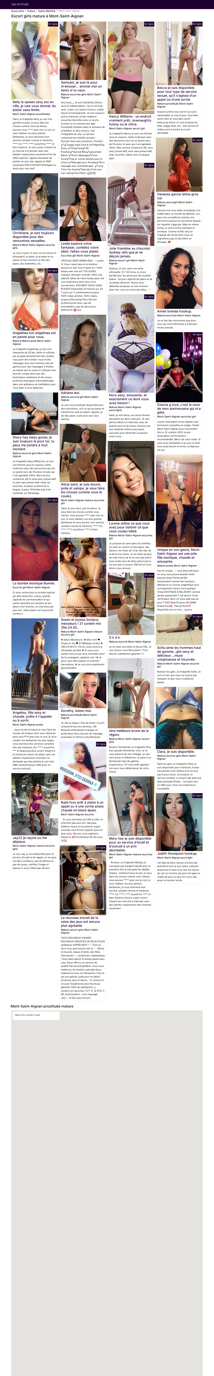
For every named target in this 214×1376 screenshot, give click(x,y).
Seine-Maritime (46, 10)
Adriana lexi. (70, 393)
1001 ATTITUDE (20, 4)
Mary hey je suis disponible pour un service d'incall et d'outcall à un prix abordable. (130, 844)
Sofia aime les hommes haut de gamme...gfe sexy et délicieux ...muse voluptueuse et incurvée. (179, 653)
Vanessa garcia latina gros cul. (177, 196)
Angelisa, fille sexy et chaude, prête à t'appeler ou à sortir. (32, 716)
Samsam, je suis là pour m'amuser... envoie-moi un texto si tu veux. (81, 86)
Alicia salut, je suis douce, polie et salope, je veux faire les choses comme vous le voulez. (83, 490)
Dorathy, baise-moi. (76, 711)
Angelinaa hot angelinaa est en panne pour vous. (34, 335)
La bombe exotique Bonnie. (34, 583)
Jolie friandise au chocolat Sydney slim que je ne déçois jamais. (129, 252)
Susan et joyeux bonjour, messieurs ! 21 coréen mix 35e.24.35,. (81, 623)
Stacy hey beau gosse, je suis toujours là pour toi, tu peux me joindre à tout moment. (33, 443)
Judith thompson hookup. (177, 853)
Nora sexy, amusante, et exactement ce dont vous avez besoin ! (129, 399)
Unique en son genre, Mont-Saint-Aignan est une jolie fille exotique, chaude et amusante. (179, 555)
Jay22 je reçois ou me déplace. (30, 840)
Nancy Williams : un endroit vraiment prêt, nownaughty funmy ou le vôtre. (130, 120)
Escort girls (17, 10)
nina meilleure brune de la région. (129, 733)
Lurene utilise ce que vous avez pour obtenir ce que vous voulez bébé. (129, 527)
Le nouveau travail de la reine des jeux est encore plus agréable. (80, 922)
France (31, 10)
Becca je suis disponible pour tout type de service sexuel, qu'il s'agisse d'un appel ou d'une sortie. (177, 93)
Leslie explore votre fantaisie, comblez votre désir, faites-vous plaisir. (80, 247)
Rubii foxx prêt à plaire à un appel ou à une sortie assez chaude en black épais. (82, 806)
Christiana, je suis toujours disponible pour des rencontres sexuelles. (33, 237)
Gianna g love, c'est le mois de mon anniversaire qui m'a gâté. (179, 408)
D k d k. (115, 637)
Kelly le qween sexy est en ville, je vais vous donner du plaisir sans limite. (34, 106)
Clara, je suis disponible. (176, 752)
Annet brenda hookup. (174, 311)
